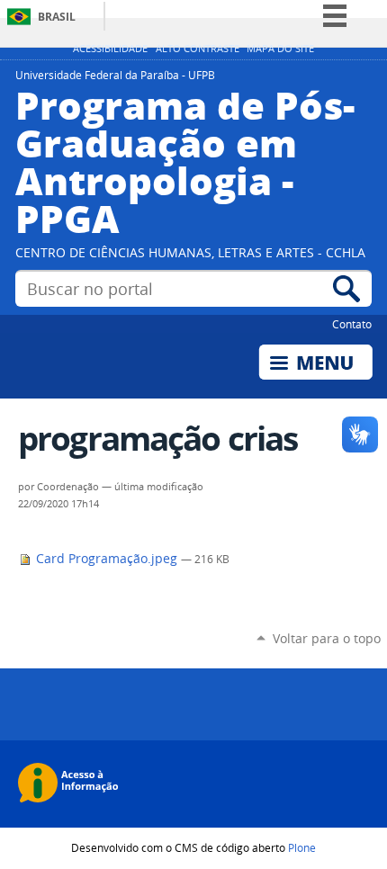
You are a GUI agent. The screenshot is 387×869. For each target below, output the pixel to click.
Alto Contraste (197, 48)
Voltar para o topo (327, 638)
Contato (352, 324)
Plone (302, 847)
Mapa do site (280, 48)
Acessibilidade (110, 48)
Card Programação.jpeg (106, 559)
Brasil (57, 16)
